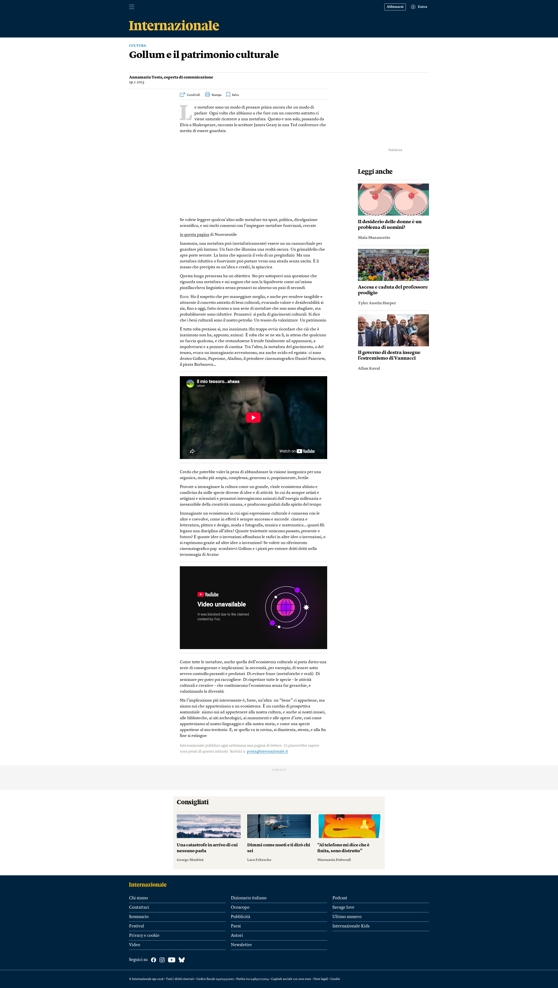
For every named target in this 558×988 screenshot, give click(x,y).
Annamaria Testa (145, 77)
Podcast (339, 898)
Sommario (139, 917)
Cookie (335, 979)
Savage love (343, 907)
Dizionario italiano (249, 898)
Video (134, 945)
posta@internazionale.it (267, 751)
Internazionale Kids (350, 926)
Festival (136, 926)
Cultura (137, 45)
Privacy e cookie (144, 936)
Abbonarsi (395, 7)
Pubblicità (240, 917)
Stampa (216, 95)
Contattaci (139, 907)
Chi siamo (138, 898)
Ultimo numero (347, 917)
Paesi (236, 926)
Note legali (320, 979)
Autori (237, 936)
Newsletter (241, 945)
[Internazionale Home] (149, 884)
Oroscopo (240, 907)
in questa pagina (194, 235)
